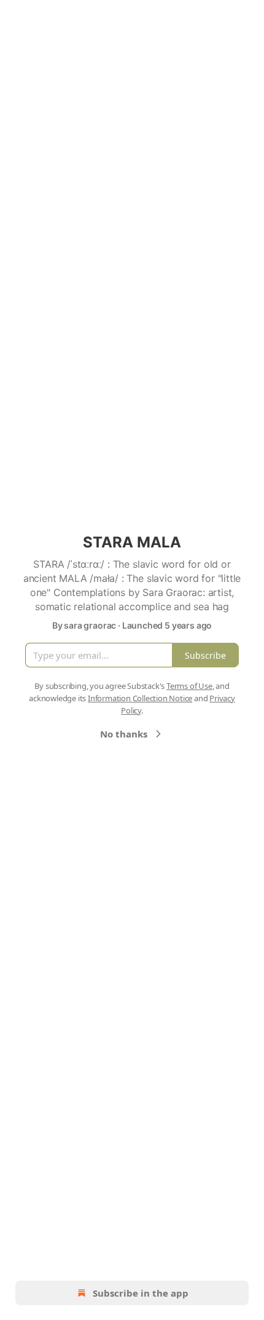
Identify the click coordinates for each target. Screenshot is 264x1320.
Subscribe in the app (140, 1293)
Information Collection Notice (140, 698)
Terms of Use (189, 685)
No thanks (123, 734)
